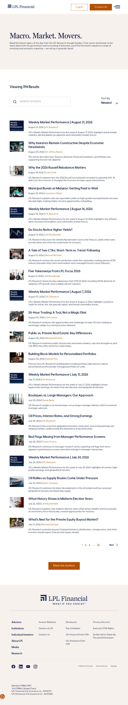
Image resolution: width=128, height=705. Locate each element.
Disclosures (71, 622)
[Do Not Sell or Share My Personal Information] (2, 696)
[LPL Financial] (21, 7)
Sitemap (113, 666)
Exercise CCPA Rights (103, 628)
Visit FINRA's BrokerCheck (24, 689)
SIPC (29, 686)
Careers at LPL (46, 628)
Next (111, 545)
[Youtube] (28, 666)
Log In (79, 7)
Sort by (105, 98)
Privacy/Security (101, 622)
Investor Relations (47, 622)
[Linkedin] (21, 666)
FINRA (23, 686)
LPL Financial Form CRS (77, 635)
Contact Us (101, 7)
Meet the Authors (64, 565)
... (94, 545)
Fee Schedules (73, 628)
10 (98, 545)
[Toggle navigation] (117, 6)
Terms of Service (101, 666)
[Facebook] (13, 666)
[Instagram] (35, 666)
